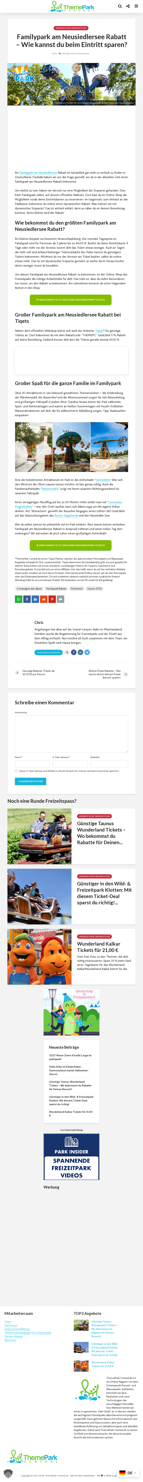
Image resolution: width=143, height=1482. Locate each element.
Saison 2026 (94, 588)
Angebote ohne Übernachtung (71, 28)
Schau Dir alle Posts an (48, 652)
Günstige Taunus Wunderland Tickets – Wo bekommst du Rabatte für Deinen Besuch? (70, 1085)
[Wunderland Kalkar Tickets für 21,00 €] (39, 956)
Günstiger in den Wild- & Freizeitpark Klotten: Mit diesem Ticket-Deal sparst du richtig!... (104, 893)
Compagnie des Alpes (29, 588)
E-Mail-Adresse (61, 757)
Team (7, 1321)
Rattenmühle (50, 489)
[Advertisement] (71, 139)
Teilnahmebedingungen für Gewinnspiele (27, 1332)
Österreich (77, 588)
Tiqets (99, 330)
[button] (8, 1474)
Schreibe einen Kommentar (75, 53)
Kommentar (21, 712)
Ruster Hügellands (66, 515)
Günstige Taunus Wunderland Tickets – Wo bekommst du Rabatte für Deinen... (101, 832)
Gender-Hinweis (13, 1336)
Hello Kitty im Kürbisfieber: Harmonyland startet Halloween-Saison (69, 1070)
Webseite (95, 757)
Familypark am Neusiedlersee (38, 172)
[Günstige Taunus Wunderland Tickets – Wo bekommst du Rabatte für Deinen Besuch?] (39, 836)
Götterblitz (103, 480)
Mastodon (10, 1340)
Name (19, 757)
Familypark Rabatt (56, 588)
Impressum (11, 1325)
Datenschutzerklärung (16, 1329)
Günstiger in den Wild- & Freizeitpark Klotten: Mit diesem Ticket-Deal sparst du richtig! (71, 1100)
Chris (54, 53)
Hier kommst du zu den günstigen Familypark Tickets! (72, 299)
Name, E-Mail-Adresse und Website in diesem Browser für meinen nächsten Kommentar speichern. (69, 771)
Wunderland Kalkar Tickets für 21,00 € (98, 947)
